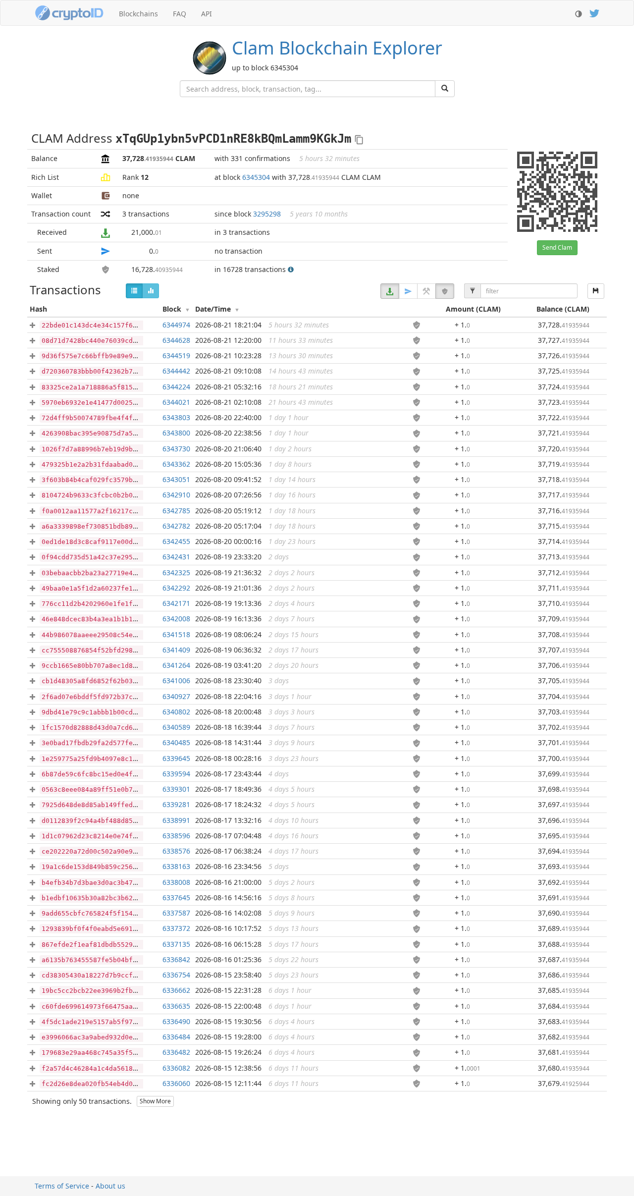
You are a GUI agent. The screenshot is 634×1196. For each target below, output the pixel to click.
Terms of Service (62, 1186)
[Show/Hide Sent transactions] (408, 291)
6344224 (176, 386)
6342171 (176, 603)
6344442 (176, 371)
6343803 (176, 417)
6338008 (176, 882)
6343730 (176, 448)
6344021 (176, 402)
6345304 (256, 177)
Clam (337, 48)
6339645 (176, 758)
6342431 (176, 556)
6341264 (176, 665)
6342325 (176, 572)
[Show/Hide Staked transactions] (444, 291)
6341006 (176, 680)
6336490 (176, 1021)
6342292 (176, 588)
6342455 (176, 541)
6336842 (176, 959)
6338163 (176, 866)
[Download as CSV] (595, 291)
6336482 (176, 1052)
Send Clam (557, 247)
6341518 (176, 634)
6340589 (176, 727)
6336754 (176, 974)
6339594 (176, 773)
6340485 (176, 742)
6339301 (176, 789)
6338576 (176, 851)
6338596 (176, 835)
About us (110, 1186)
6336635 (176, 1006)
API (206, 13)
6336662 (176, 990)
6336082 (176, 1068)
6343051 (176, 479)
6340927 (176, 696)
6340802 (176, 711)
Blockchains (138, 13)
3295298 (267, 213)
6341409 (176, 649)
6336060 (176, 1083)
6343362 (176, 464)
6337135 (176, 944)
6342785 (176, 510)
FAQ (179, 13)
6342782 (176, 526)
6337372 (176, 928)
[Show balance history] (150, 290)
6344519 (176, 355)
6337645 (176, 897)
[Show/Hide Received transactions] (389, 291)
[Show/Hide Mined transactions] (426, 291)
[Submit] (445, 88)
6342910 (176, 494)
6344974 (176, 324)
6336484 (176, 1036)
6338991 (176, 820)
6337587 (176, 913)
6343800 (176, 432)
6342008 (176, 618)
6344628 (176, 340)
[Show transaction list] (134, 290)
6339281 (176, 804)
